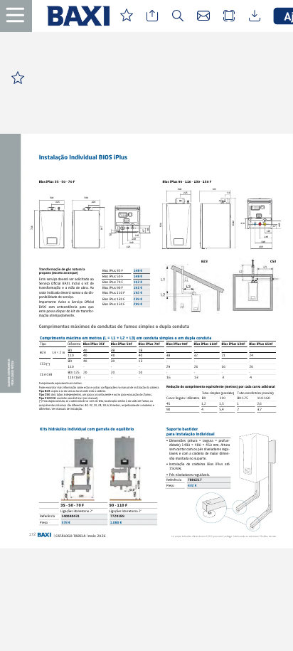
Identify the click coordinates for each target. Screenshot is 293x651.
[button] (21, 16)
